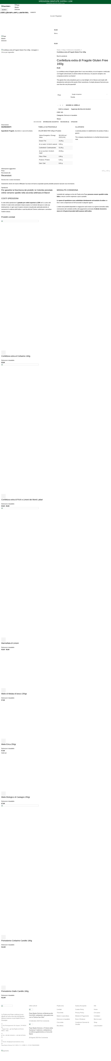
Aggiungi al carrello (73, 105)
